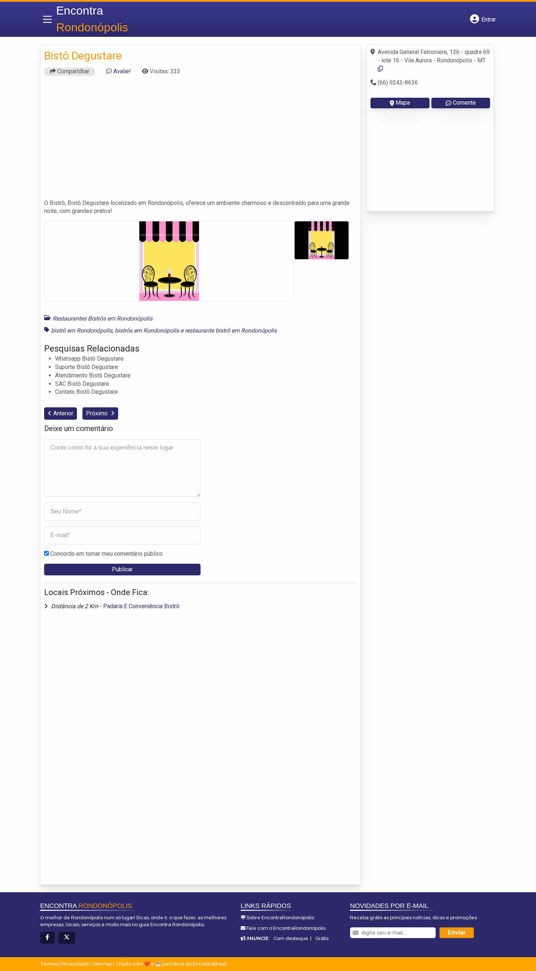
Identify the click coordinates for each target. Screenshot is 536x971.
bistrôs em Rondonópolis (147, 330)
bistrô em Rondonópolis (81, 330)
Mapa (403, 102)
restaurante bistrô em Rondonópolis (231, 330)
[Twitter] (66, 938)
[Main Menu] (47, 19)
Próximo (97, 413)
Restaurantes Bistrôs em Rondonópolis (102, 318)
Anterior (63, 413)
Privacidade (75, 964)
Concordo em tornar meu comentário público (106, 553)
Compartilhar (72, 71)
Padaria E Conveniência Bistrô (141, 606)
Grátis (322, 938)
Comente (464, 102)
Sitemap (102, 964)
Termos (49, 964)
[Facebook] (47, 938)
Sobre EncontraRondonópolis (280, 917)
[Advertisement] (200, 141)
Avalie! (122, 71)
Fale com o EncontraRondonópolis (286, 928)
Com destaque (290, 938)
